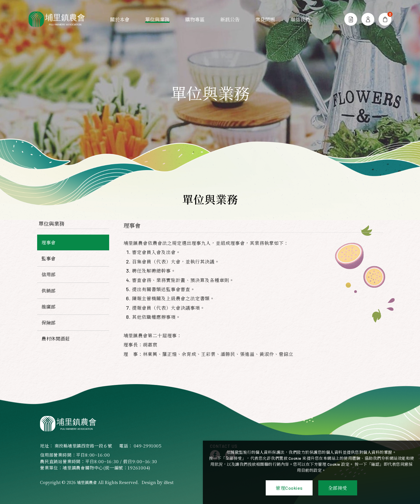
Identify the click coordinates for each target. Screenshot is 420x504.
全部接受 (337, 488)
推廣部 (48, 306)
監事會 (48, 258)
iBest (168, 482)
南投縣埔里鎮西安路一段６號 (83, 445)
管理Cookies (289, 488)
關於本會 (119, 19)
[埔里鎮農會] (60, 19)
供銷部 (48, 290)
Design (149, 482)
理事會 (48, 242)
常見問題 (265, 19)
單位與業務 (157, 19)
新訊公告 (230, 19)
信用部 (48, 274)
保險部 (48, 322)
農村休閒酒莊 (55, 338)
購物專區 (195, 19)
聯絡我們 (300, 19)
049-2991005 (148, 445)
